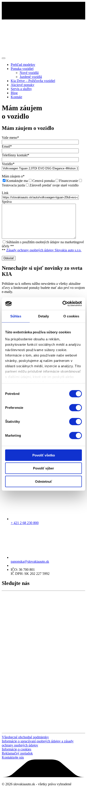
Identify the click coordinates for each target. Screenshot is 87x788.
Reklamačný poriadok (17, 753)
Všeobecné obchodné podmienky (25, 737)
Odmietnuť (43, 481)
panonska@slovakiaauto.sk (30, 561)
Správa (7, 202)
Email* (7, 146)
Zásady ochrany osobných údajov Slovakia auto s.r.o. (43, 250)
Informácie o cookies (16, 749)
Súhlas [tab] (15, 316)
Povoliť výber (43, 468)
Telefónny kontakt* (15, 155)
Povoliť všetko (43, 455)
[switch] (75, 407)
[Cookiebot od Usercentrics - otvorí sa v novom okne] (62, 304)
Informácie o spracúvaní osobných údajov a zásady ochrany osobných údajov (38, 743)
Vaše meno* (10, 137)
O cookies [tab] (71, 316)
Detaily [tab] (43, 316)
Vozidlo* (8, 164)
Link (5, 193)
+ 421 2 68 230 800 (25, 523)
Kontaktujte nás (13, 757)
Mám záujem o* (13, 176)
